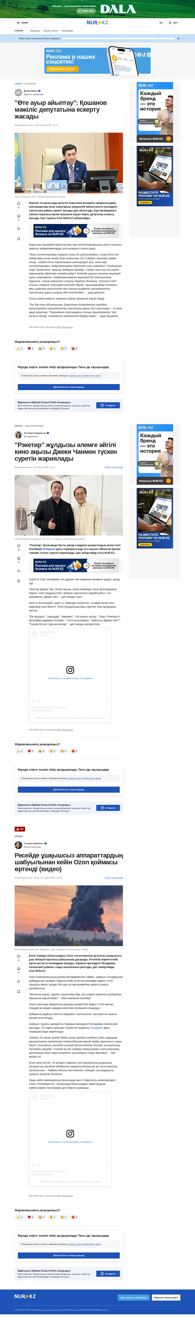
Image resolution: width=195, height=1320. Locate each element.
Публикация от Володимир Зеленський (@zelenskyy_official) (70, 1181)
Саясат (19, 30)
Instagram (110, 405)
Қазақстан (35, 30)
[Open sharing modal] (19, 228)
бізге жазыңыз (65, 327)
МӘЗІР (24, 23)
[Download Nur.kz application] (97, 9)
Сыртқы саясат (50, 30)
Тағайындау (67, 30)
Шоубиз (19, 426)
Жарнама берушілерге (166, 1297)
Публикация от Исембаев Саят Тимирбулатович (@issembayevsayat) (70, 718)
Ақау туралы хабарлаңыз (133, 1297)
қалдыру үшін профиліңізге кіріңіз (84, 375)
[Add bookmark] (18, 238)
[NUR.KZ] (97, 22)
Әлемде (19, 836)
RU (161, 23)
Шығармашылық (34, 426)
